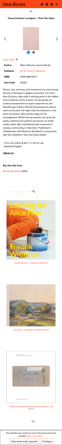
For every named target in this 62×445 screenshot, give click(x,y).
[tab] (10, 59)
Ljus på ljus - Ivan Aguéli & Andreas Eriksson (31, 329)
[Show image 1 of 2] (28, 52)
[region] (31, 38)
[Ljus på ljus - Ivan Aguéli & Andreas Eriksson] (31, 305)
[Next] (57, 38)
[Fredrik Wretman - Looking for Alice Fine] (31, 230)
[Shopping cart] (46, 4)
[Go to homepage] (17, 4)
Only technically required (24, 441)
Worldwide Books (12, 171)
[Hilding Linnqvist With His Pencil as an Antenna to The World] (31, 377)
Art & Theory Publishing (32, 70)
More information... (35, 435)
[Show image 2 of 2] (33, 52)
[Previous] (5, 38)
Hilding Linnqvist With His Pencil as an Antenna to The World (31, 407)
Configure (47, 441)
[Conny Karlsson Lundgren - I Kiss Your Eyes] (31, 38)
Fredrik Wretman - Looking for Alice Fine (31, 263)
